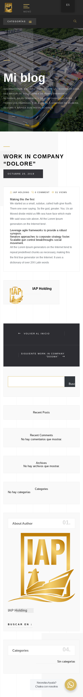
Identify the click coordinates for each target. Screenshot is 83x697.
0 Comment (42, 192)
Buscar (72, 383)
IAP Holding (20, 192)
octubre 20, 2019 (21, 174)
